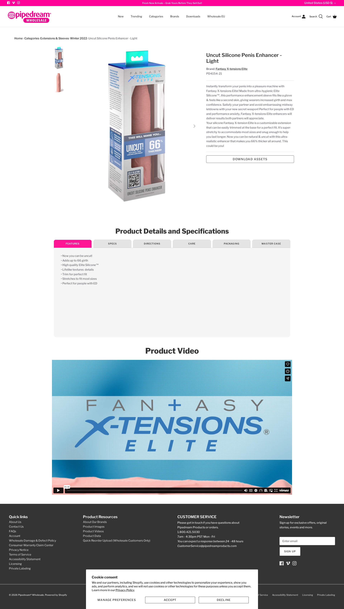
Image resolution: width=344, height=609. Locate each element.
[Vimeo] (13, 2)
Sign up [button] (290, 551)
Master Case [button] (271, 243)
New (121, 16)
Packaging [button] (231, 243)
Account (14, 536)
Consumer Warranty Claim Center (31, 545)
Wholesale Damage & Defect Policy (32, 540)
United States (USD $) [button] (318, 3)
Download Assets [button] (250, 159)
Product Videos (93, 531)
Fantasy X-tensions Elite (231, 69)
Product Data (92, 536)
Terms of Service (20, 554)
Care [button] (191, 243)
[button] (117, 600)
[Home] (29, 16)
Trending (136, 16)
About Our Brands (95, 522)
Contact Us (16, 526)
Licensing (15, 564)
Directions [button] (152, 243)
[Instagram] (18, 2)
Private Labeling (20, 568)
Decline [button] (224, 600)
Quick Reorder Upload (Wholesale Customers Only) (116, 540)
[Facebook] (282, 563)
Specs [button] (112, 243)
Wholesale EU (216, 16)
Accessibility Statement (24, 559)
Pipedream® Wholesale (31, 594)
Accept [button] (170, 600)
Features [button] (73, 243)
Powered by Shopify (56, 594)
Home (18, 38)
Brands (174, 16)
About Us (15, 522)
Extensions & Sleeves (54, 38)
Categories (154, 14)
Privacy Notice (18, 550)
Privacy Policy (125, 590)
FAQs (12, 531)
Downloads (193, 16)
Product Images (93, 526)
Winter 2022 (78, 38)
